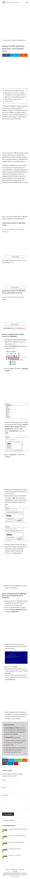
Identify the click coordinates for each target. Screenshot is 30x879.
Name (4, 780)
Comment (5, 795)
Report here (16, 737)
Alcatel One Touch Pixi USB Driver (17, 842)
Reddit (24, 760)
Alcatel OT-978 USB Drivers (18, 328)
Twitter (12, 760)
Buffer (4, 763)
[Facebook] (6, 55)
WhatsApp (18, 760)
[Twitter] (15, 55)
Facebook (5, 760)
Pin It (16, 763)
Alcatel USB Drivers (10, 825)
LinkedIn (10, 763)
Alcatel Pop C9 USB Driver (15, 848)
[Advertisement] (15, 24)
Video (5, 734)
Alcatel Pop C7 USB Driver (15, 855)
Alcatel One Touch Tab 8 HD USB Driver (18, 829)
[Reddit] (23, 55)
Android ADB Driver (15, 873)
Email (4, 787)
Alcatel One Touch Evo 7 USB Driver (17, 835)
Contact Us (7, 745)
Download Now (15, 256)
